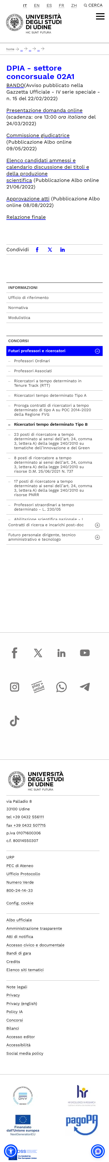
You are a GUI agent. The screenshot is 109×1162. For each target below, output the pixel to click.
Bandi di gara (18, 953)
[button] (10, 1151)
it (25, 5)
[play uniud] (38, 692)
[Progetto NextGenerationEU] (22, 1127)
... (21, 49)
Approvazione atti (27, 199)
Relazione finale (26, 217)
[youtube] (85, 658)
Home (10, 49)
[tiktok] (14, 726)
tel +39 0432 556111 (25, 817)
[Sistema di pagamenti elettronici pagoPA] (81, 1127)
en (37, 5)
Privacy (13, 995)
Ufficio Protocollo (23, 874)
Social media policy (24, 1053)
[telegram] (85, 692)
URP (10, 857)
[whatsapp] (61, 692)
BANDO (15, 85)
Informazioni (23, 287)
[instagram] (14, 692)
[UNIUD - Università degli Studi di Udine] (33, 23)
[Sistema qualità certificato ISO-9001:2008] (22, 1097)
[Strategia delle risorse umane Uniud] (81, 1097)
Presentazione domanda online (44, 110)
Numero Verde (20, 882)
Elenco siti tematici (25, 969)
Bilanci (12, 1028)
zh (74, 5)
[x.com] (38, 658)
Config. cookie (20, 903)
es (49, 5)
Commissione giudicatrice (38, 135)
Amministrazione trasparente (34, 928)
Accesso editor (20, 1036)
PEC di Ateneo (19, 865)
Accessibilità (18, 1045)
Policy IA (14, 1011)
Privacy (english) (21, 1003)
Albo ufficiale (19, 920)
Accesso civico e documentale (35, 945)
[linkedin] (61, 658)
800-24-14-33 (19, 890)
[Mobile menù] (100, 16)
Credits (13, 961)
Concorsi (18, 340)
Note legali (16, 987)
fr (61, 5)
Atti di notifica (19, 936)
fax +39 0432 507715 (26, 825)
